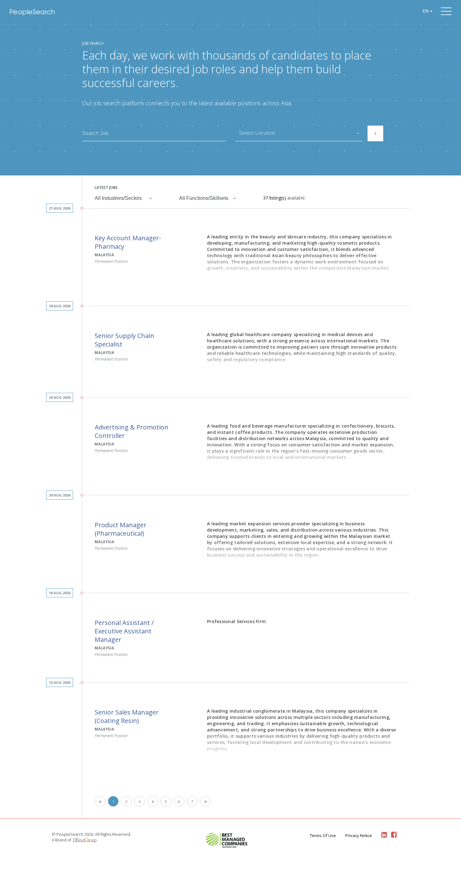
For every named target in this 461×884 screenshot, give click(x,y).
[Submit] (375, 133)
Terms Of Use (323, 835)
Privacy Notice (358, 835)
